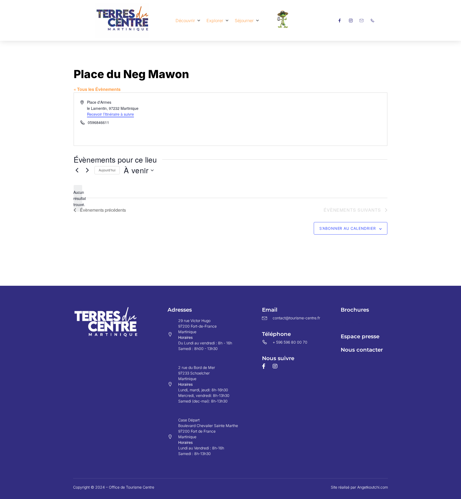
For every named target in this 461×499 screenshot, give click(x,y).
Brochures (355, 310)
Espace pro (356, 323)
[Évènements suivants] (87, 170)
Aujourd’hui (107, 170)
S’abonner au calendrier (347, 228)
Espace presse (360, 336)
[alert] (78, 198)
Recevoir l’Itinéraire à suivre (110, 114)
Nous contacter (362, 350)
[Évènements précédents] (77, 170)
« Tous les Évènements (97, 89)
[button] (188, 20)
